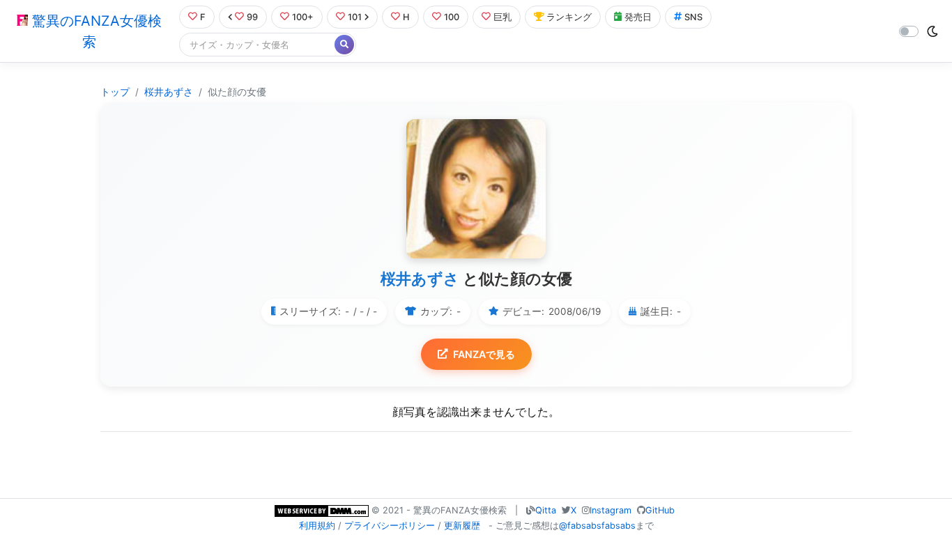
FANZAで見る (484, 354)
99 (252, 17)
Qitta (545, 510)
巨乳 (502, 17)
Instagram (610, 510)
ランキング (569, 17)
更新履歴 (462, 525)
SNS (693, 17)
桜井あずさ (168, 92)
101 (355, 17)
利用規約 (317, 525)
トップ (115, 92)
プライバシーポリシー (389, 525)
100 (451, 17)
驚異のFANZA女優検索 (95, 31)
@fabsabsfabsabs (597, 525)
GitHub (660, 510)
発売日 (638, 17)
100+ (303, 17)
